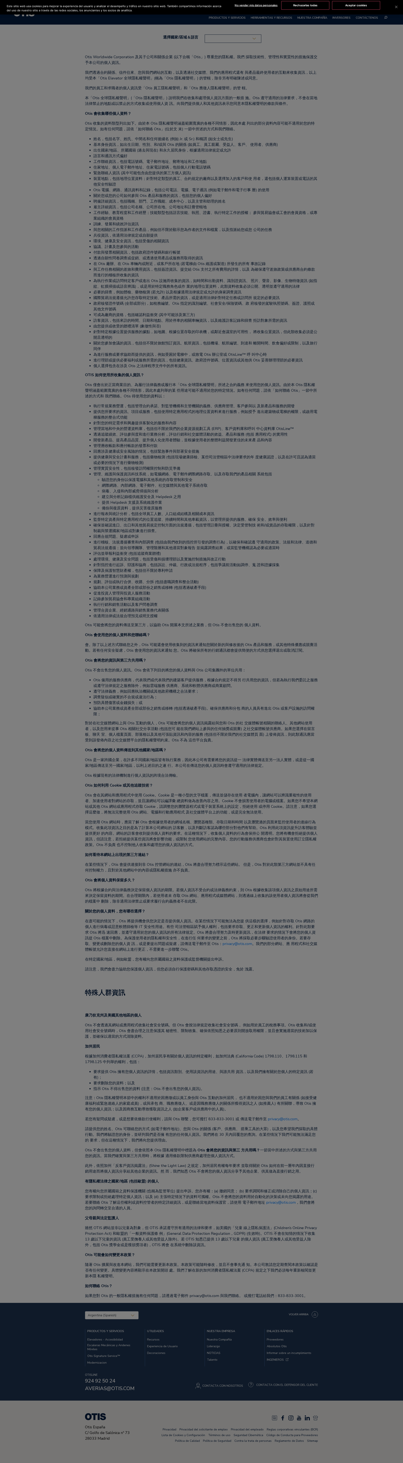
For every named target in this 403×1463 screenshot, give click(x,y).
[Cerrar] (396, 7)
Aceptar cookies (356, 5)
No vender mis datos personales (256, 5)
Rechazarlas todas (305, 5)
